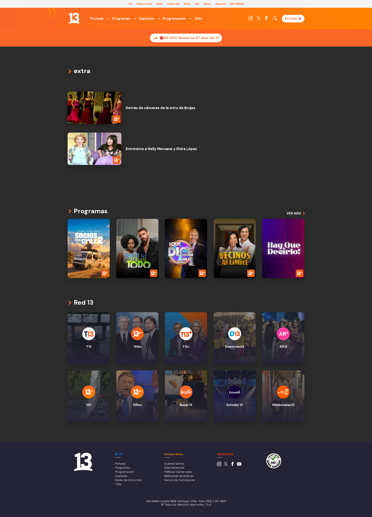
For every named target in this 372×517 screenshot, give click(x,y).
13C (197, 4)
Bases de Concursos (128, 480)
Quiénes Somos (174, 463)
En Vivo (291, 18)
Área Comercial (174, 467)
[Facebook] (266, 19)
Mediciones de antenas (179, 476)
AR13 (159, 4)
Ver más (294, 213)
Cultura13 (173, 4)
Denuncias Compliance (179, 480)
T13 (130, 4)
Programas (121, 18)
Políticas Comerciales (178, 471)
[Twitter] (258, 19)
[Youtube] (239, 465)
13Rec (207, 4)
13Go (187, 4)
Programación (174, 18)
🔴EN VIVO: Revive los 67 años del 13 (189, 38)
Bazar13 (220, 4)
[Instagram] (251, 19)
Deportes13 (144, 4)
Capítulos (146, 18)
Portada (97, 18)
